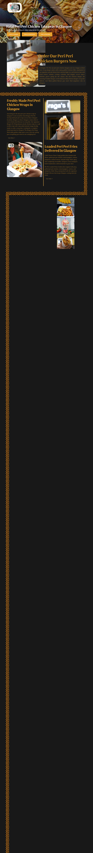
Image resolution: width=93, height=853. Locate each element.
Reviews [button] (52, 7)
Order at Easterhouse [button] (29, 34)
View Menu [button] (11, 138)
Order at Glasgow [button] (13, 34)
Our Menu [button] (34, 7)
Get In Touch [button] (62, 7)
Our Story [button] (72, 7)
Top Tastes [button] (44, 7)
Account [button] (81, 7)
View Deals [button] (49, 178)
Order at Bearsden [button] (45, 34)
